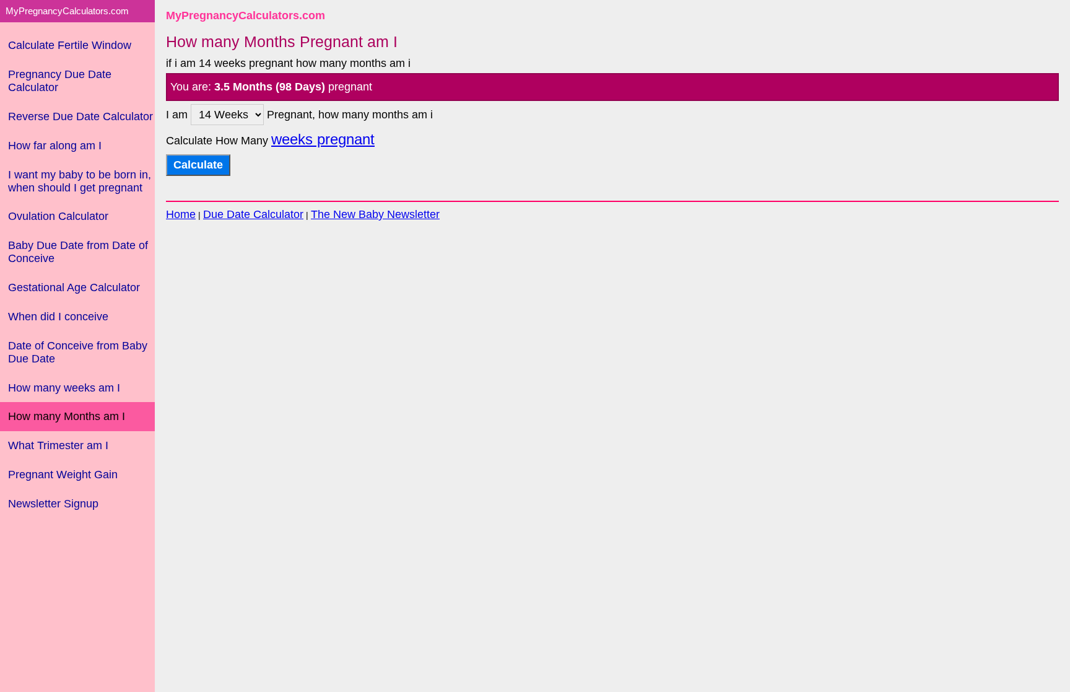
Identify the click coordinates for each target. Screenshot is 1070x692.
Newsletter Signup (53, 503)
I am (178, 114)
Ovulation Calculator (58, 216)
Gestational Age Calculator (74, 287)
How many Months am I (66, 416)
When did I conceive (58, 316)
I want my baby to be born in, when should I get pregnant (79, 181)
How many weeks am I (64, 388)
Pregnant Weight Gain (63, 474)
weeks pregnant (323, 139)
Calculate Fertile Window (69, 45)
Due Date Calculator (253, 214)
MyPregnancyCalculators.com (245, 15)
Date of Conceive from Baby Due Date (77, 352)
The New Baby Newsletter (375, 214)
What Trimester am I (58, 445)
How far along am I (55, 145)
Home (181, 214)
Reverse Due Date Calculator (80, 116)
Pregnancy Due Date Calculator (59, 81)
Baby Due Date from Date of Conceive (78, 252)
